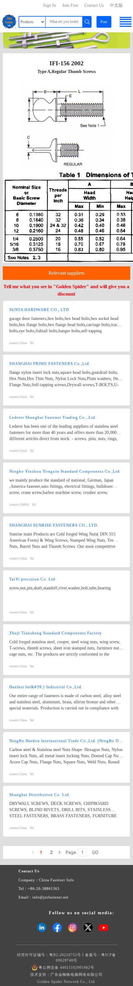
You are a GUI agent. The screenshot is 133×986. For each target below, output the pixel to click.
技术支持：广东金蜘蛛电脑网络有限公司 (66, 974)
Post (104, 22)
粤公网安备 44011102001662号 (66, 967)
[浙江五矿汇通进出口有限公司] (66, 39)
